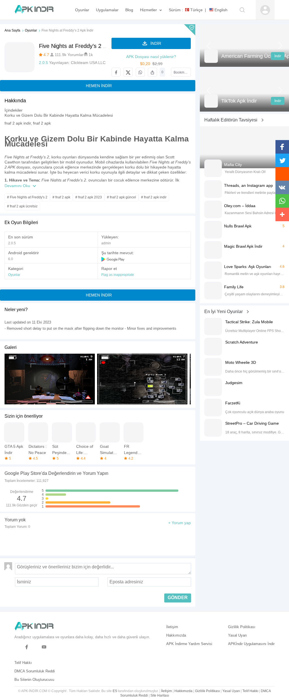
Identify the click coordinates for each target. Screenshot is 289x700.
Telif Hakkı (23, 663)
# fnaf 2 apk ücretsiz (22, 206)
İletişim (172, 627)
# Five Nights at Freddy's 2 (27, 197)
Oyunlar (31, 30)
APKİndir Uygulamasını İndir (251, 644)
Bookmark (181, 72)
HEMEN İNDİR (99, 85)
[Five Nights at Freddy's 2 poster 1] (142, 379)
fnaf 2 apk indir (18, 123)
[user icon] (265, 10)
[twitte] (35, 647)
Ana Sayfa (12, 30)
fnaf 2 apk (42, 123)
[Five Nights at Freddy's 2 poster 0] (50, 379)
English (220, 10)
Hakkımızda (176, 635)
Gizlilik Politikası (241, 627)
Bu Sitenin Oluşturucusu (34, 679)
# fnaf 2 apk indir (154, 197)
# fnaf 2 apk (61, 197)
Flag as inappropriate (117, 275)
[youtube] (44, 647)
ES (115, 691)
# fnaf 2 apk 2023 (88, 197)
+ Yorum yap (179, 522)
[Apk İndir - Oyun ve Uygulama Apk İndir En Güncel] (36, 10)
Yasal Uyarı (237, 635)
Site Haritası (159, 695)
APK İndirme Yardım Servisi (189, 644)
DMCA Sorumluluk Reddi (34, 671)
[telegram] (17, 647)
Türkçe (196, 10)
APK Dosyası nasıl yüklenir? (151, 56)
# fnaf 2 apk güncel (121, 197)
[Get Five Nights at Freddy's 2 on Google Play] (113, 259)
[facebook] (26, 647)
